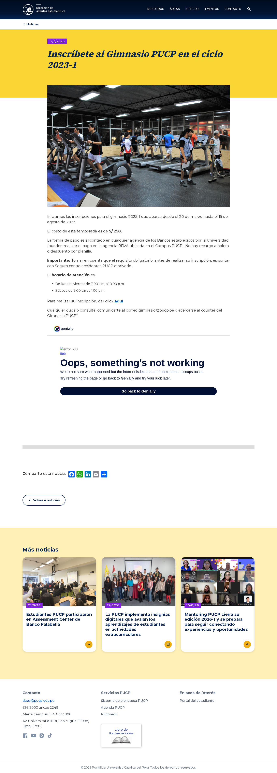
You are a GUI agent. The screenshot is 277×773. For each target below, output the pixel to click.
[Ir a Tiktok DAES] (50, 736)
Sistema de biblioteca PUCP (124, 701)
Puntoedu (109, 714)
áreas (175, 9)
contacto (233, 9)
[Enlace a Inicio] (44, 9)
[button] (156, 9)
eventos (212, 9)
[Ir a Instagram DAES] (41, 736)
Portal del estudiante (197, 701)
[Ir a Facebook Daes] (25, 736)
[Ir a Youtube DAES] (33, 736)
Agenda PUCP (113, 707)
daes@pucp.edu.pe (38, 701)
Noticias (193, 9)
